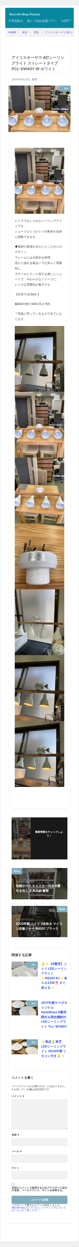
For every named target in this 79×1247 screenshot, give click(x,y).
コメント (18, 1096)
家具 (24, 32)
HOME (12, 32)
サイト (15, 1168)
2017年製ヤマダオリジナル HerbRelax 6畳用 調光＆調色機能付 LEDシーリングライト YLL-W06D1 (54, 1014)
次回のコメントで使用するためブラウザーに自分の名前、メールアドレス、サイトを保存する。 (39, 1189)
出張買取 (67, 20)
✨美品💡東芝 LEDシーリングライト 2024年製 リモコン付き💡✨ (53, 1049)
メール (17, 1151)
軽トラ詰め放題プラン (42, 20)
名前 (15, 1135)
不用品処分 (15, 20)
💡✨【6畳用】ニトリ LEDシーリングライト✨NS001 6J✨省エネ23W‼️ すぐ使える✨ (54, 976)
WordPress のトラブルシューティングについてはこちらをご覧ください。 (39, 1209)
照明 (36, 32)
